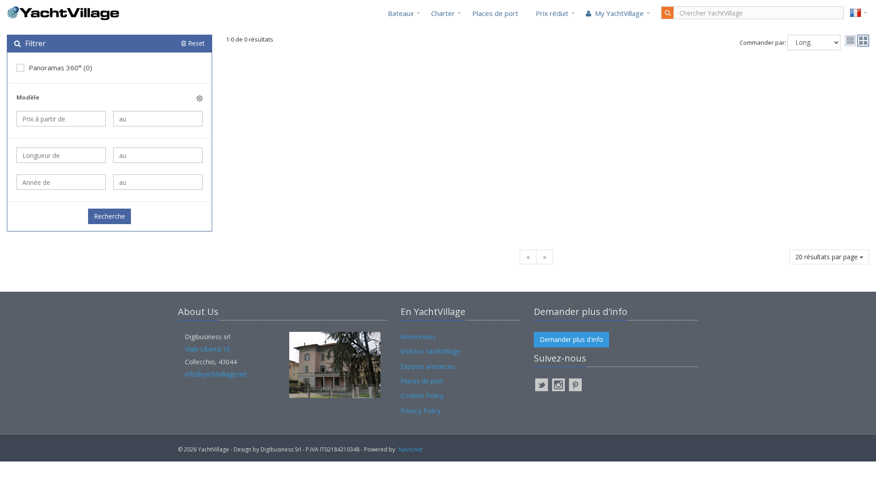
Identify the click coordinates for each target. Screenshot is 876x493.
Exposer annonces (428, 366)
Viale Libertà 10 (207, 349)
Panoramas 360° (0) (60, 67)
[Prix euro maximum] (158, 118)
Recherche (109, 216)
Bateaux (401, 13)
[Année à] (158, 182)
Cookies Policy (422, 395)
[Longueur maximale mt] (158, 155)
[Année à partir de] (61, 182)
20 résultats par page (827, 256)
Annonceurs (418, 336)
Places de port (495, 13)
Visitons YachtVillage (430, 351)
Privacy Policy (421, 410)
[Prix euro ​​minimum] (61, 118)
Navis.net (410, 449)
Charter (443, 13)
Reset (195, 43)
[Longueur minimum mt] (61, 155)
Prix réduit (552, 13)
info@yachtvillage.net (216, 374)
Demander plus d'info (571, 339)
